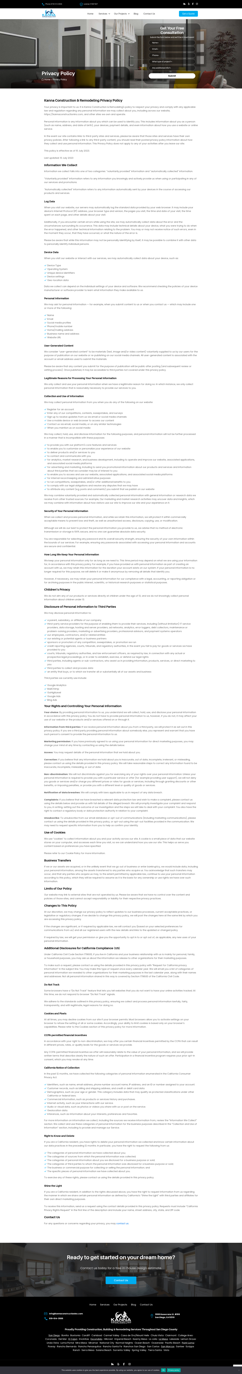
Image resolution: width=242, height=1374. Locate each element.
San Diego (54, 1335)
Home (90, 13)
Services (103, 13)
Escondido (96, 1339)
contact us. (122, 1223)
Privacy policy (173, 1370)
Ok (163, 1370)
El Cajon (72, 1339)
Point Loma (188, 1342)
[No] (239, 1370)
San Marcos (167, 1346)
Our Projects (120, 13)
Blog (136, 13)
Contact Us (149, 13)
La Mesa (163, 1339)
